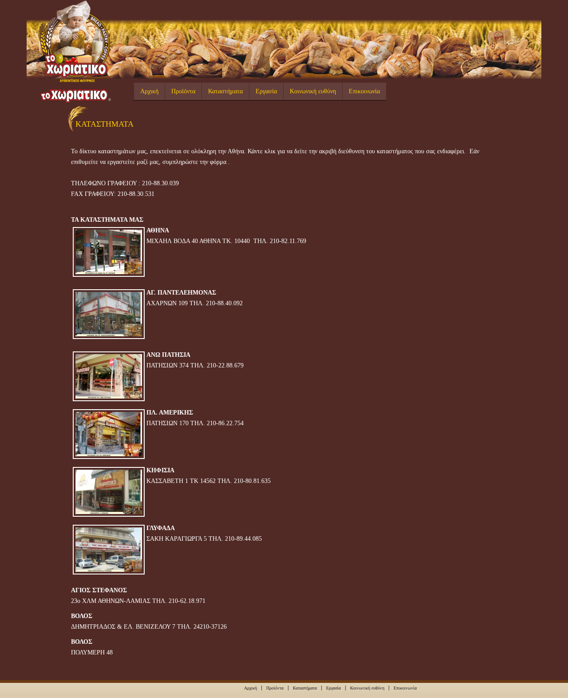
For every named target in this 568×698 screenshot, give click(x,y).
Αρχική (149, 91)
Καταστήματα (225, 91)
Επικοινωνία (364, 91)
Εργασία (266, 91)
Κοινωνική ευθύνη (313, 91)
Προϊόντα (183, 91)
